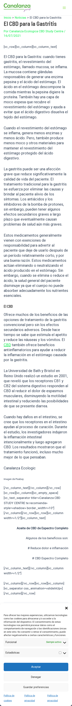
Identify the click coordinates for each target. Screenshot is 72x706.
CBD (7, 345)
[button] (66, 608)
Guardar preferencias (36, 687)
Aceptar (36, 667)
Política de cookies (9, 698)
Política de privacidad (29, 698)
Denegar (36, 677)
